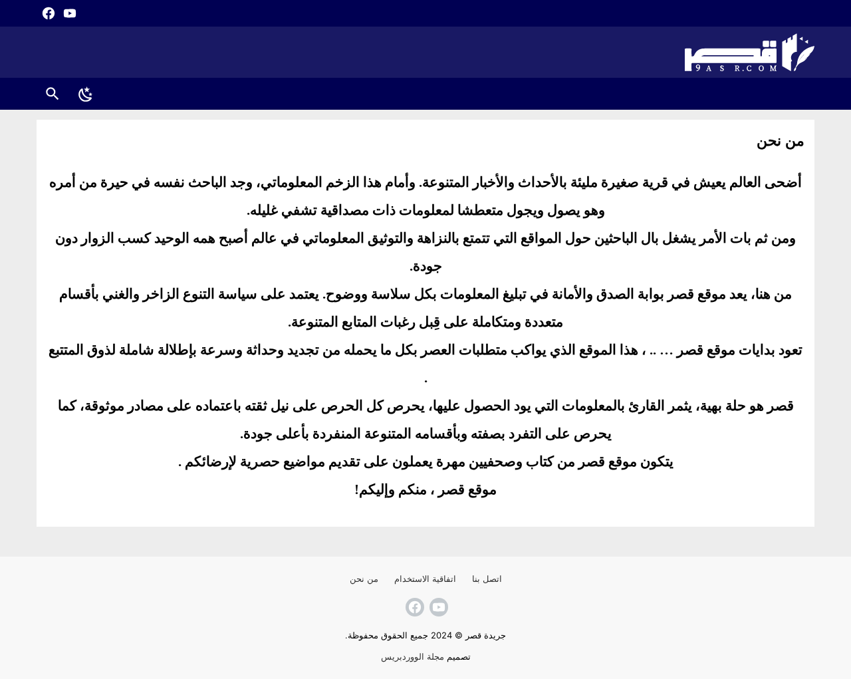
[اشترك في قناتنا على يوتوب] (68, 13)
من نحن (364, 578)
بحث (52, 93)
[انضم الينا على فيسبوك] (47, 13)
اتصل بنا (487, 578)
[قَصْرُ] (425, 52)
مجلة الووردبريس (412, 656)
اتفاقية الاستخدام (425, 578)
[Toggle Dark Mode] (85, 94)
